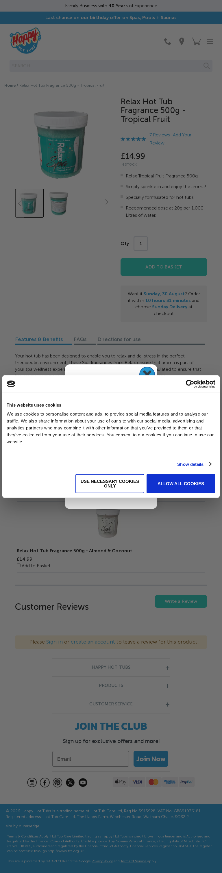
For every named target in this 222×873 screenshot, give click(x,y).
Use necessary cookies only (110, 483)
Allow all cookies (181, 483)
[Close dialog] (147, 374)
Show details (190, 463)
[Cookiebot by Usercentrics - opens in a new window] (190, 383)
